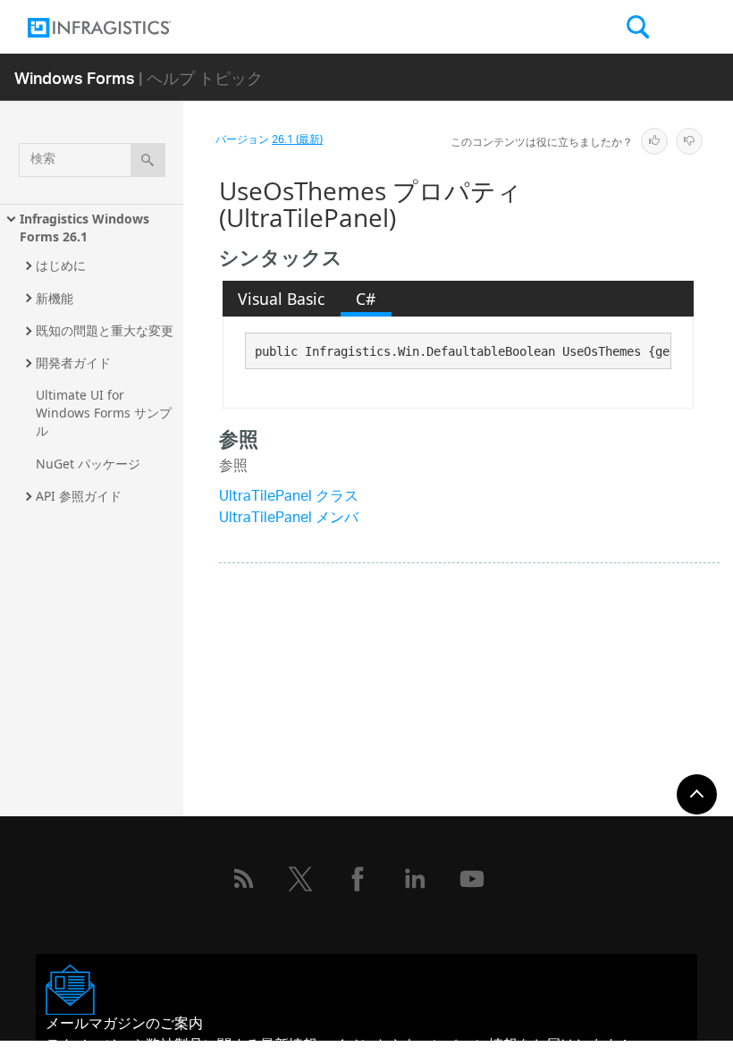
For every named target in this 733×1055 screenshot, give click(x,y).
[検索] (148, 160)
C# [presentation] (365, 298)
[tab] (282, 298)
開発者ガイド (73, 362)
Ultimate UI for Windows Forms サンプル (104, 412)
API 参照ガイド (79, 495)
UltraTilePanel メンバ (288, 519)
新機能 (54, 298)
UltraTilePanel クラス (288, 497)
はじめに (61, 265)
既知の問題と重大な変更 (104, 330)
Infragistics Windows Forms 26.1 (86, 227)
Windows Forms (74, 77)
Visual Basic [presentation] (281, 298)
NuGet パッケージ (88, 463)
